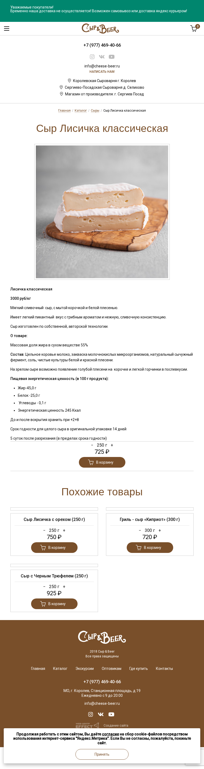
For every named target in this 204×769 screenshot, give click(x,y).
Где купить (138, 668)
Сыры (95, 110)
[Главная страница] (102, 632)
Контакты (164, 668)
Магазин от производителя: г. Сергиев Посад (104, 94)
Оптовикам (111, 668)
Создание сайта (116, 725)
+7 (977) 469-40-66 (102, 45)
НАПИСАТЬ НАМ (102, 72)
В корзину (104, 462)
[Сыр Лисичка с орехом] (54, 509)
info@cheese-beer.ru (102, 66)
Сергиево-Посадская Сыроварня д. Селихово (104, 87)
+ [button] (112, 445)
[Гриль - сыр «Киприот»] (150, 509)
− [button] (92, 445)
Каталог (81, 110)
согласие (110, 734)
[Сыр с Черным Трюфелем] (54, 565)
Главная (64, 110)
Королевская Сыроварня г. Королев (104, 81)
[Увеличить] (102, 211)
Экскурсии (84, 668)
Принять (102, 754)
